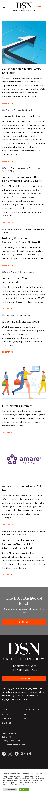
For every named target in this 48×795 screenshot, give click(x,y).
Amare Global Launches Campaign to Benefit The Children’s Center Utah (19, 544)
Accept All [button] (23, 789)
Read (4, 710)
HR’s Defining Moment (17, 405)
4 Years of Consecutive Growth (22, 116)
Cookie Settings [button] (10, 789)
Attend (5, 714)
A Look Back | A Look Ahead (20, 321)
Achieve (28, 714)
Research (6, 719)
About (27, 719)
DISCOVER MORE (8, 103)
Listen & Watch (32, 710)
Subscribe (40, 7)
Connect (6, 723)
